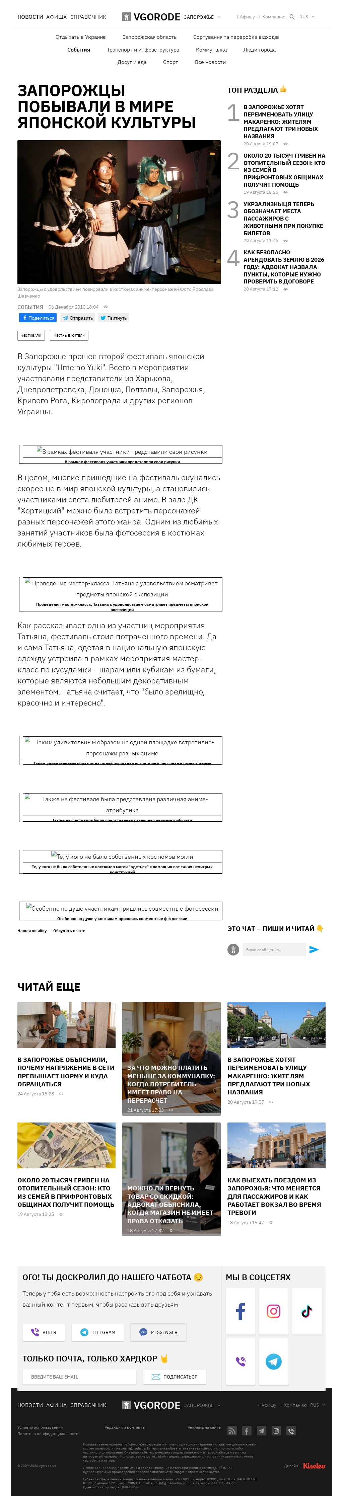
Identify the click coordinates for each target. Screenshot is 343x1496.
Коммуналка (211, 49)
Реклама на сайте (204, 1427)
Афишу (247, 16)
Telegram (103, 1332)
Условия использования (40, 1427)
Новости (30, 16)
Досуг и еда (132, 62)
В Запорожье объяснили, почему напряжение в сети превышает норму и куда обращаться (66, 1072)
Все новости (210, 62)
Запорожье (199, 1405)
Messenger (164, 1332)
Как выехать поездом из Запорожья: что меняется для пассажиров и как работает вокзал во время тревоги (274, 1196)
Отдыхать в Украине (81, 36)
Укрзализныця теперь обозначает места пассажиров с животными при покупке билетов (283, 218)
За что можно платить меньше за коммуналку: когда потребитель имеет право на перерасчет (171, 1084)
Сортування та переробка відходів (236, 36)
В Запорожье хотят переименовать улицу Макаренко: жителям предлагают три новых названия (281, 121)
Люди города (260, 49)
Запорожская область (150, 36)
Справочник (88, 16)
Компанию (273, 16)
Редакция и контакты (125, 1427)
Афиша (56, 16)
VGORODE (157, 1404)
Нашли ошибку (32, 931)
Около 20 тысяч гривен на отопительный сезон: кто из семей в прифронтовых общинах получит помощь (66, 1192)
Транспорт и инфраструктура (143, 49)
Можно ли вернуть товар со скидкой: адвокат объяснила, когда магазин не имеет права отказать (170, 1204)
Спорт (170, 62)
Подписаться (180, 1377)
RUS (303, 16)
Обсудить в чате (69, 931)
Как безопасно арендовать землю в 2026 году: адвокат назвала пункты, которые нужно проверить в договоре (284, 267)
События (78, 49)
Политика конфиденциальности (47, 1434)
